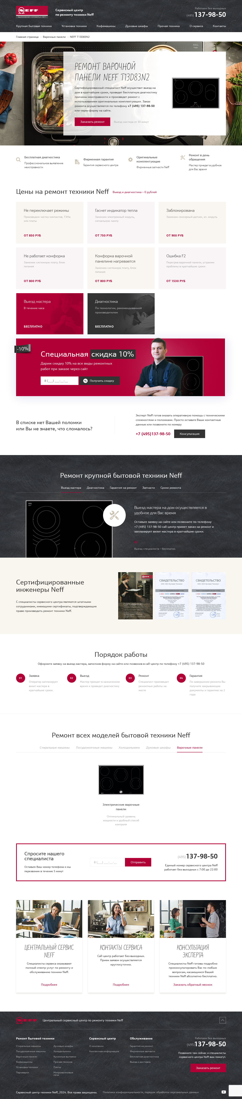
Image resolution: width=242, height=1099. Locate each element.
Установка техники (74, 26)
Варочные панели (26, 1056)
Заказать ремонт (92, 122)
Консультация (189, 434)
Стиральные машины (28, 1046)
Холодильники (62, 1051)
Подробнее (49, 984)
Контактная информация (104, 1051)
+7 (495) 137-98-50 (141, 106)
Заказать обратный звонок (192, 984)
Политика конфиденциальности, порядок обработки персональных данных (151, 1092)
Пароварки (22, 1072)
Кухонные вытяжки (65, 1056)
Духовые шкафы (136, 26)
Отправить (138, 862)
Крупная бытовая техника (34, 26)
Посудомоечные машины (31, 1051)
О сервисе (196, 26)
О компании (96, 1046)
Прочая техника (169, 26)
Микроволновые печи (63, 1073)
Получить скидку (102, 381)
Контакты (219, 26)
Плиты (57, 1067)
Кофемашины (106, 26)
